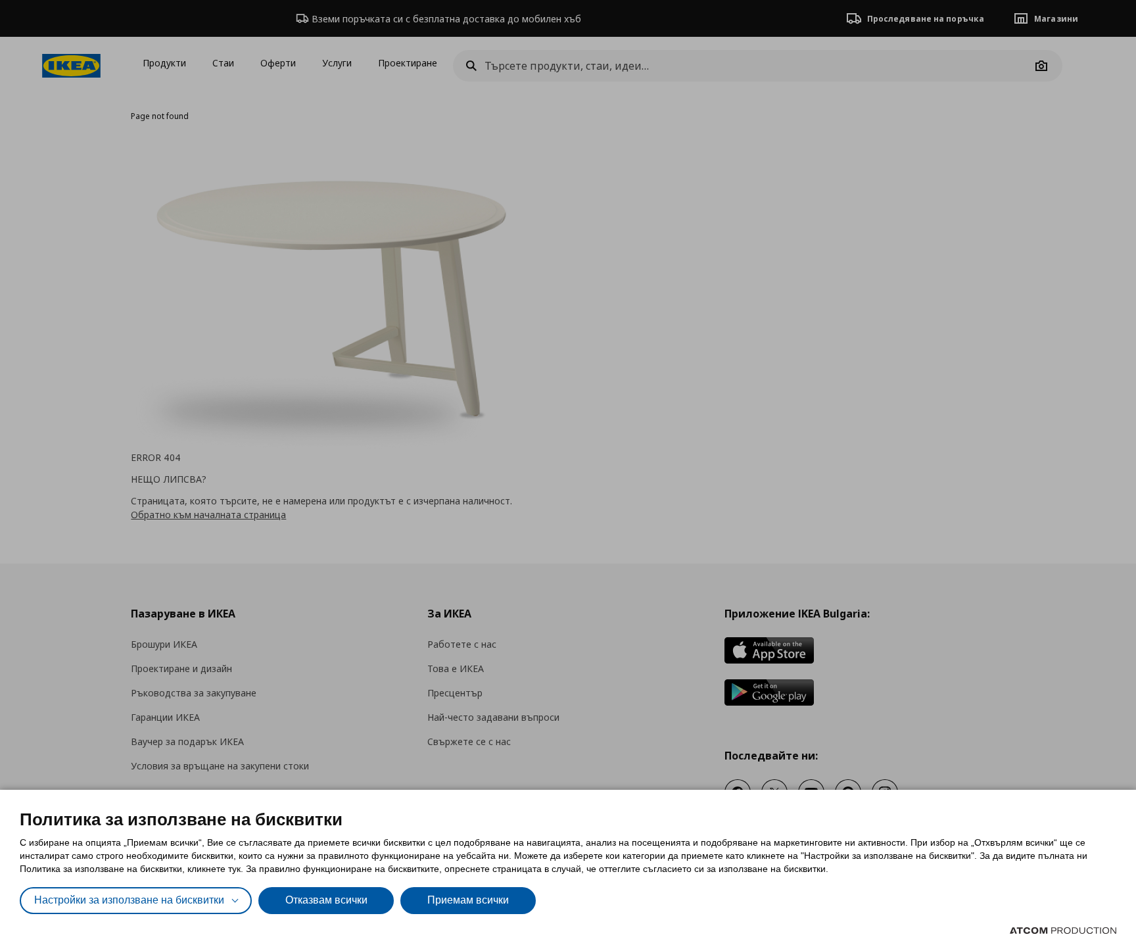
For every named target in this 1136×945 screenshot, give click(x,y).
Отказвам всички (326, 900)
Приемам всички (468, 900)
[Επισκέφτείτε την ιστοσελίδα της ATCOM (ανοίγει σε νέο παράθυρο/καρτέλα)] (1063, 930)
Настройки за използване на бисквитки (129, 900)
